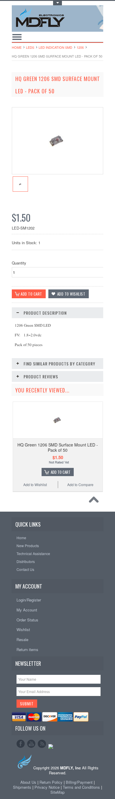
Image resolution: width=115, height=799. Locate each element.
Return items (27, 649)
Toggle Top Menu (57, 3)
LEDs (30, 47)
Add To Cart (60, 472)
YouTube (31, 744)
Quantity (19, 263)
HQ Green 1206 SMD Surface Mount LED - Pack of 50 (57, 447)
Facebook (21, 744)
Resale (22, 639)
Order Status (27, 620)
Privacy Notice (47, 787)
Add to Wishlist (35, 484)
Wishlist (23, 629)
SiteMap (57, 792)
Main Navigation (17, 37)
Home (17, 47)
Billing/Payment (79, 782)
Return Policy (51, 782)
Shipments (22, 787)
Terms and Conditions (82, 787)
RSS (42, 744)
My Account (27, 610)
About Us (28, 782)
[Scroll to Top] (95, 501)
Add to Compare (80, 484)
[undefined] (57, 172)
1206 (80, 47)
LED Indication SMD (55, 47)
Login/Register (29, 600)
